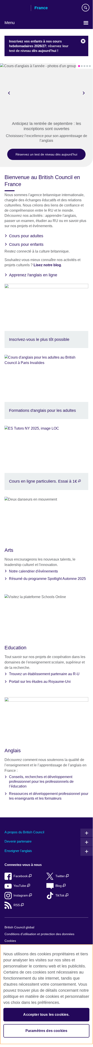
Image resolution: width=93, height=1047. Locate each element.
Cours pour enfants (26, 244)
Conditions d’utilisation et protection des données (39, 934)
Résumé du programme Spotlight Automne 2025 (47, 579)
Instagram (21, 895)
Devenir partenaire (18, 841)
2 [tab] (82, 66)
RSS (17, 905)
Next (83, 92)
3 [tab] (84, 66)
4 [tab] (87, 66)
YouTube (20, 885)
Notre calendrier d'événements (33, 571)
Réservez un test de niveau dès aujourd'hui (46, 154)
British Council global (19, 927)
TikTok (60, 895)
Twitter (60, 876)
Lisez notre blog (47, 265)
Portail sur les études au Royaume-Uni (40, 681)
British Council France (16, 8)
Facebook (21, 876)
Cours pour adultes (26, 236)
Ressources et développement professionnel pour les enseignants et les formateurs (48, 796)
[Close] (83, 41)
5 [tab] (90, 66)
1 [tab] (79, 66)
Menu (10, 22)
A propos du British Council (24, 832)
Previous (9, 92)
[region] (46, 994)
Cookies (10, 941)
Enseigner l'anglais (18, 851)
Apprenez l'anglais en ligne (33, 275)
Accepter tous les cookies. (46, 1014)
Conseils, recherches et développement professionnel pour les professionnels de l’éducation (41, 781)
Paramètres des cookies (46, 1031)
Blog (59, 885)
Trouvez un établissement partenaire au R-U (44, 674)
